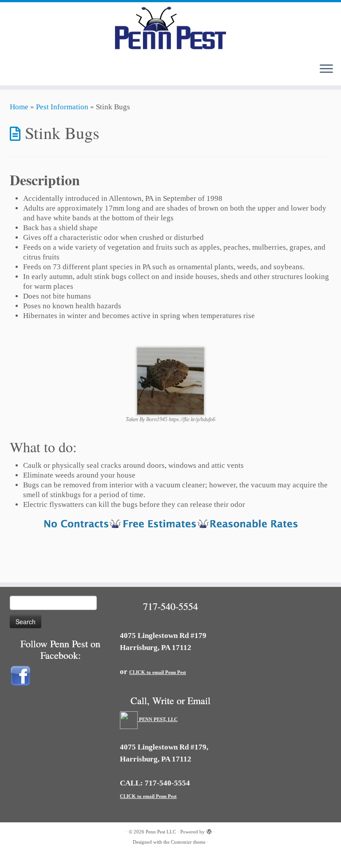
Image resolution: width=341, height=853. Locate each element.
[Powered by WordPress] (209, 830)
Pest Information (62, 107)
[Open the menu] (326, 69)
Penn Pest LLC (161, 831)
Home (19, 107)
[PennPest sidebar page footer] (170, 525)
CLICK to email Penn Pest (157, 672)
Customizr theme (188, 842)
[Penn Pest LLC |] (170, 29)
